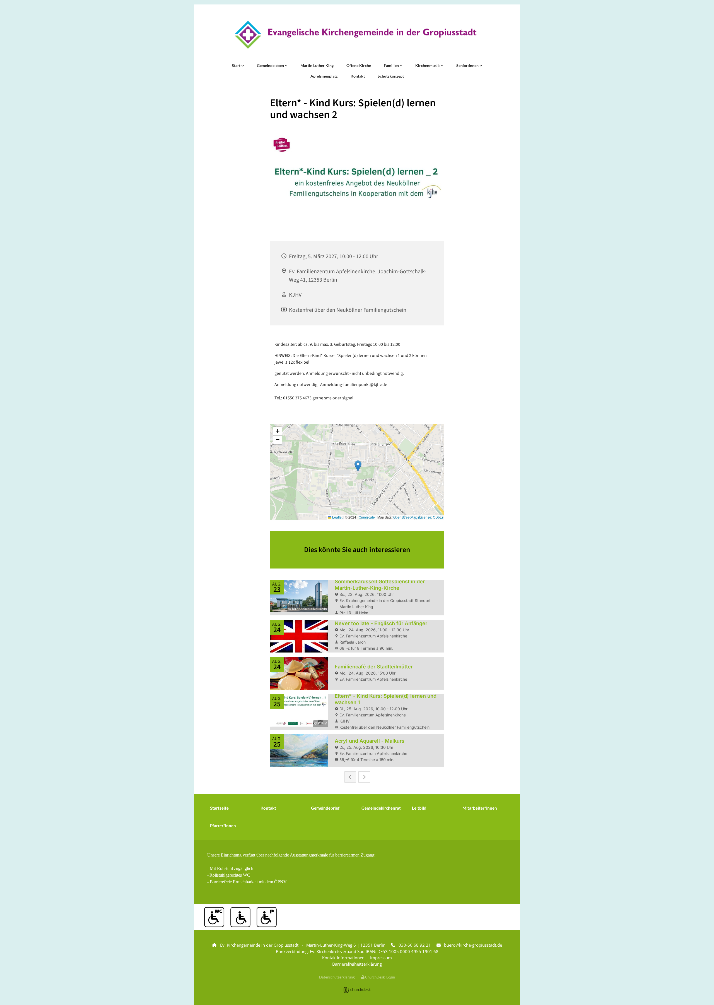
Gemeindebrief (325, 807)
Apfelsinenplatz (324, 76)
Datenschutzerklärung (337, 977)
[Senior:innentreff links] (480, 65)
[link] (237, 65)
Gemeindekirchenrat (381, 807)
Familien (392, 65)
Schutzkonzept (391, 76)
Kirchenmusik (428, 65)
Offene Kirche (358, 65)
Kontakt (358, 76)
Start (236, 65)
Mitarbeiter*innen (479, 807)
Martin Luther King (317, 65)
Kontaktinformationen (343, 957)
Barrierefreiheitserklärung (357, 964)
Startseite (219, 807)
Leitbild (419, 807)
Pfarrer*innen (223, 825)
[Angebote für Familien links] (401, 65)
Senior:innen (467, 65)
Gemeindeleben (271, 65)
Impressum (381, 957)
